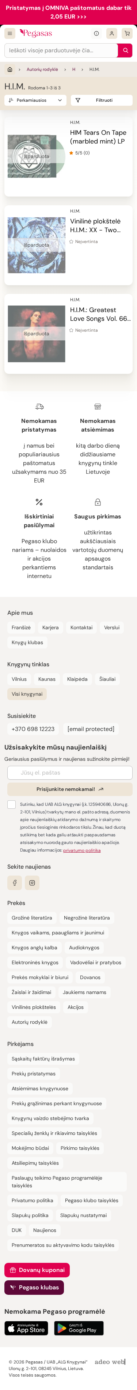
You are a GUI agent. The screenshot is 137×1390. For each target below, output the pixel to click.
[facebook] (14, 883)
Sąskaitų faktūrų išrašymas (43, 1058)
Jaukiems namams (84, 992)
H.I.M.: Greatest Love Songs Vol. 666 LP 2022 (100, 319)
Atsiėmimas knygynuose (40, 1088)
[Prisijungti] (111, 33)
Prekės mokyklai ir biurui (40, 977)
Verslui (111, 627)
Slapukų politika (30, 1215)
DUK (17, 1230)
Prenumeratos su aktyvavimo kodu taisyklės (63, 1245)
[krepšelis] (127, 33)
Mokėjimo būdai (30, 1148)
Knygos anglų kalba (34, 947)
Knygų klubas (27, 642)
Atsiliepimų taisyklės (35, 1163)
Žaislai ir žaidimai (31, 992)
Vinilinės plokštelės (34, 1007)
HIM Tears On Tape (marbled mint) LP (98, 137)
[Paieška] (124, 50)
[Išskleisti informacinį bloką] (96, 33)
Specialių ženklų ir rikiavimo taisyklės (54, 1133)
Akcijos (76, 1007)
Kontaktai (81, 627)
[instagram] (32, 883)
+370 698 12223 (33, 729)
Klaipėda (77, 679)
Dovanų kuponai (42, 1270)
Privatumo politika (32, 1200)
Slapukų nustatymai (83, 1215)
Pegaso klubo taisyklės (91, 1200)
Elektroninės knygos (35, 962)
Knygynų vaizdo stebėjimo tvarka (50, 1118)
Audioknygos (84, 947)
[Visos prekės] (9, 33)
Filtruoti (104, 100)
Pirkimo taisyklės (80, 1148)
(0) (87, 153)
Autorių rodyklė (42, 69)
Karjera (50, 627)
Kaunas (47, 679)
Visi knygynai (27, 694)
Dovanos (90, 977)
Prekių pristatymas (34, 1073)
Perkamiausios (31, 100)
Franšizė (21, 627)
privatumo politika (82, 850)
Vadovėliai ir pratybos (95, 962)
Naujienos (44, 1230)
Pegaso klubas (39, 1287)
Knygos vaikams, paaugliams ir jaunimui (58, 932)
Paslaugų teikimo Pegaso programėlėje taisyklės (57, 1182)
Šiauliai (107, 679)
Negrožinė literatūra (87, 917)
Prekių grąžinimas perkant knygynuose (57, 1103)
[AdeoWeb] (111, 1362)
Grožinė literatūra (32, 917)
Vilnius (19, 679)
